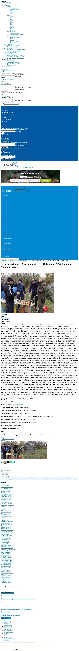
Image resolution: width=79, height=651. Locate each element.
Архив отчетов (14, 70)
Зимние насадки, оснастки (14, 51)
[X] (8, 462)
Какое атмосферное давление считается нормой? (17, 609)
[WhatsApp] (10, 462)
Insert (15, 649)
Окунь (11, 26)
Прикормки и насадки (12, 47)
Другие (12, 30)
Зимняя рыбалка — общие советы (16, 49)
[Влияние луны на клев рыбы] (5, 612)
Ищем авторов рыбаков (8, 112)
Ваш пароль (18, 76)
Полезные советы (11, 31)
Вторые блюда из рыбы (13, 62)
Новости (6, 620)
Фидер (11, 13)
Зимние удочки (14, 8)
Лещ (11, 23)
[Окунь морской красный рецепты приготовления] (8, 595)
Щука (11, 29)
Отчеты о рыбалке (7, 119)
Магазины (6, 634)
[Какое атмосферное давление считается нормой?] (4, 606)
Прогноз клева (7, 66)
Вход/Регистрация (7, 106)
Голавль (12, 16)
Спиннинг (12, 12)
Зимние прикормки (12, 52)
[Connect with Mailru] (3, 83)
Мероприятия (6, 114)
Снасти (9, 6)
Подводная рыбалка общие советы (16, 55)
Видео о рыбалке (8, 632)
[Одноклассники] (4, 462)
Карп (11, 22)
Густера (12, 17)
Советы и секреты (14, 33)
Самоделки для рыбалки (16, 34)
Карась (12, 20)
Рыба (8, 15)
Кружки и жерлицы (15, 9)
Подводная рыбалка (9, 627)
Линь (11, 24)
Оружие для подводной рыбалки (15, 58)
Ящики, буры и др (14, 42)
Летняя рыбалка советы (13, 45)
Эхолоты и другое (14, 41)
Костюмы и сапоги (15, 37)
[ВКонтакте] (1, 462)
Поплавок (12, 10)
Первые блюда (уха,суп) (13, 63)
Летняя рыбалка (8, 625)
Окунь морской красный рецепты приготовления (17, 599)
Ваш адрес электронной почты (23, 87)
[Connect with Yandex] (7, 83)
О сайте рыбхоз (7, 110)
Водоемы (5, 121)
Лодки (11, 38)
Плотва (12, 27)
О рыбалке (6, 623)
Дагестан (20, 405)
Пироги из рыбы (11, 65)
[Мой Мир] (14, 462)
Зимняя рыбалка (8, 626)
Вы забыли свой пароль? (7, 79)
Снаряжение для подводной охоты (16, 56)
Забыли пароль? (5, 134)
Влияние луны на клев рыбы (10, 615)
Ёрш (11, 19)
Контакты (5, 123)
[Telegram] (6, 462)
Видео (5, 117)
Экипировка (10, 35)
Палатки (12, 40)
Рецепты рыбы (7, 629)
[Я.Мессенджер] (12, 462)
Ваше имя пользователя (21, 74)
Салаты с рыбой (11, 60)
